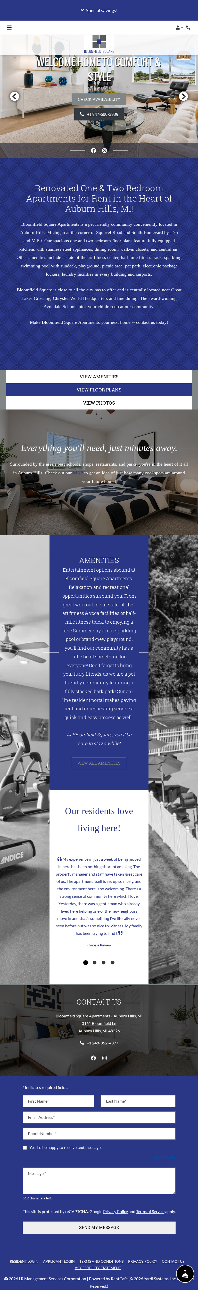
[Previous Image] (14, 96)
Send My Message (99, 1227)
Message (37, 1173)
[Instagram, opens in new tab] (105, 150)
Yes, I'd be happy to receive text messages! (66, 1147)
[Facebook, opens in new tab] (93, 150)
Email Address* (41, 1117)
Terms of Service (150, 1211)
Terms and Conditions (101, 1261)
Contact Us (173, 1261)
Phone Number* (42, 1133)
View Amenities (99, 376)
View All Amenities (99, 763)
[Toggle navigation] (9, 27)
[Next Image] (183, 96)
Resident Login (24, 1261)
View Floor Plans (99, 390)
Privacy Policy (115, 1211)
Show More (164, 1157)
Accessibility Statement (98, 1267)
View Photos (99, 403)
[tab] (85, 962)
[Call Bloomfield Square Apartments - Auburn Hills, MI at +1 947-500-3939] (189, 27)
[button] (99, 10)
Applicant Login (59, 1261)
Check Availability (99, 99)
